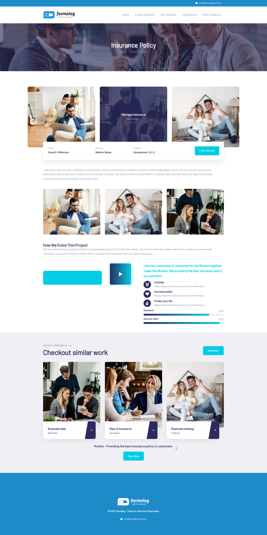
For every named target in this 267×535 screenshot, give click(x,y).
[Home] (59, 15)
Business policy (181, 428)
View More (133, 456)
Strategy (175, 432)
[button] (237, 118)
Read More (213, 350)
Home (123, 51)
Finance (114, 432)
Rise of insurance (59, 428)
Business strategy (121, 428)
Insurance (53, 432)
